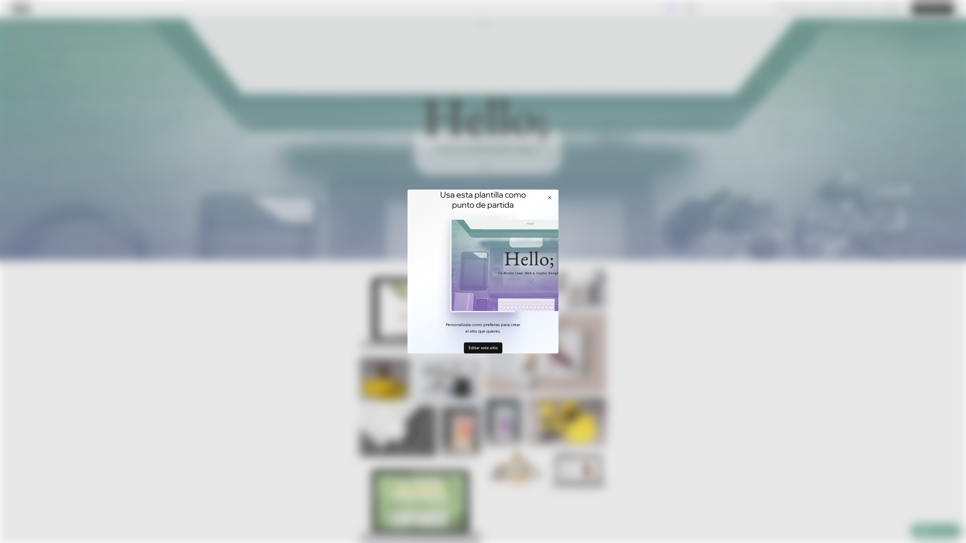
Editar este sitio (483, 347)
